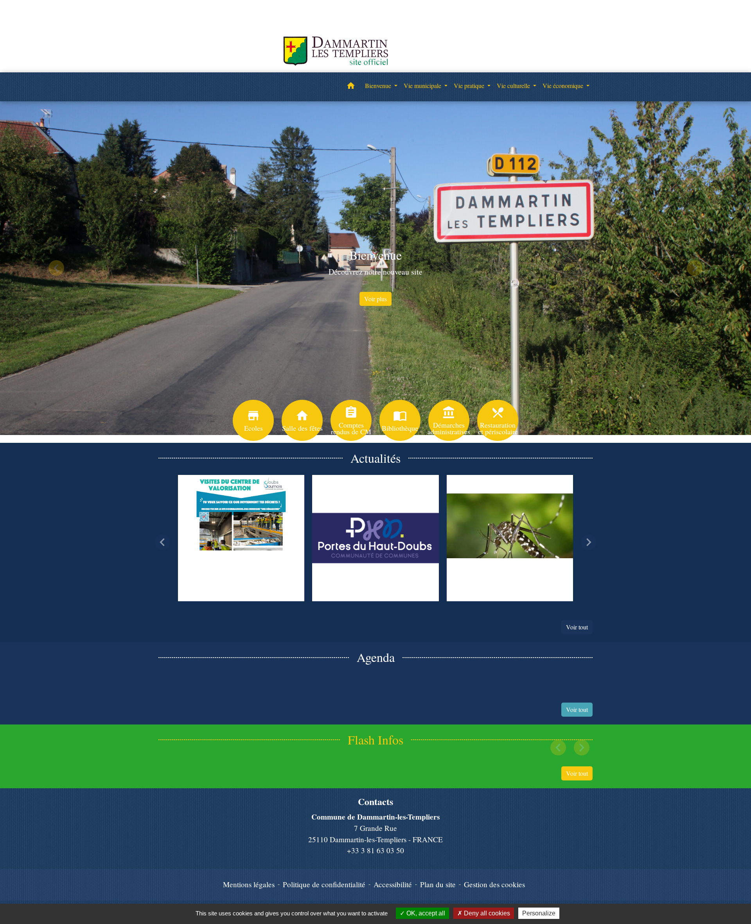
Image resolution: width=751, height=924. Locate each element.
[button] (351, 87)
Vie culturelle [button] (514, 85)
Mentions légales (249, 884)
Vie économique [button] (564, 85)
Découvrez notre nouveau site (375, 271)
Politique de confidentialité (324, 884)
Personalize (538, 913)
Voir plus (375, 299)
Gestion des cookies (494, 884)
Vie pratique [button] (470, 85)
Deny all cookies (486, 913)
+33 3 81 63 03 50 (375, 850)
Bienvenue (375, 254)
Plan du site (438, 884)
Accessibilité (393, 884)
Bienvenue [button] (379, 85)
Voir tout (577, 627)
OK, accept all (425, 913)
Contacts (375, 801)
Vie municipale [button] (423, 85)
